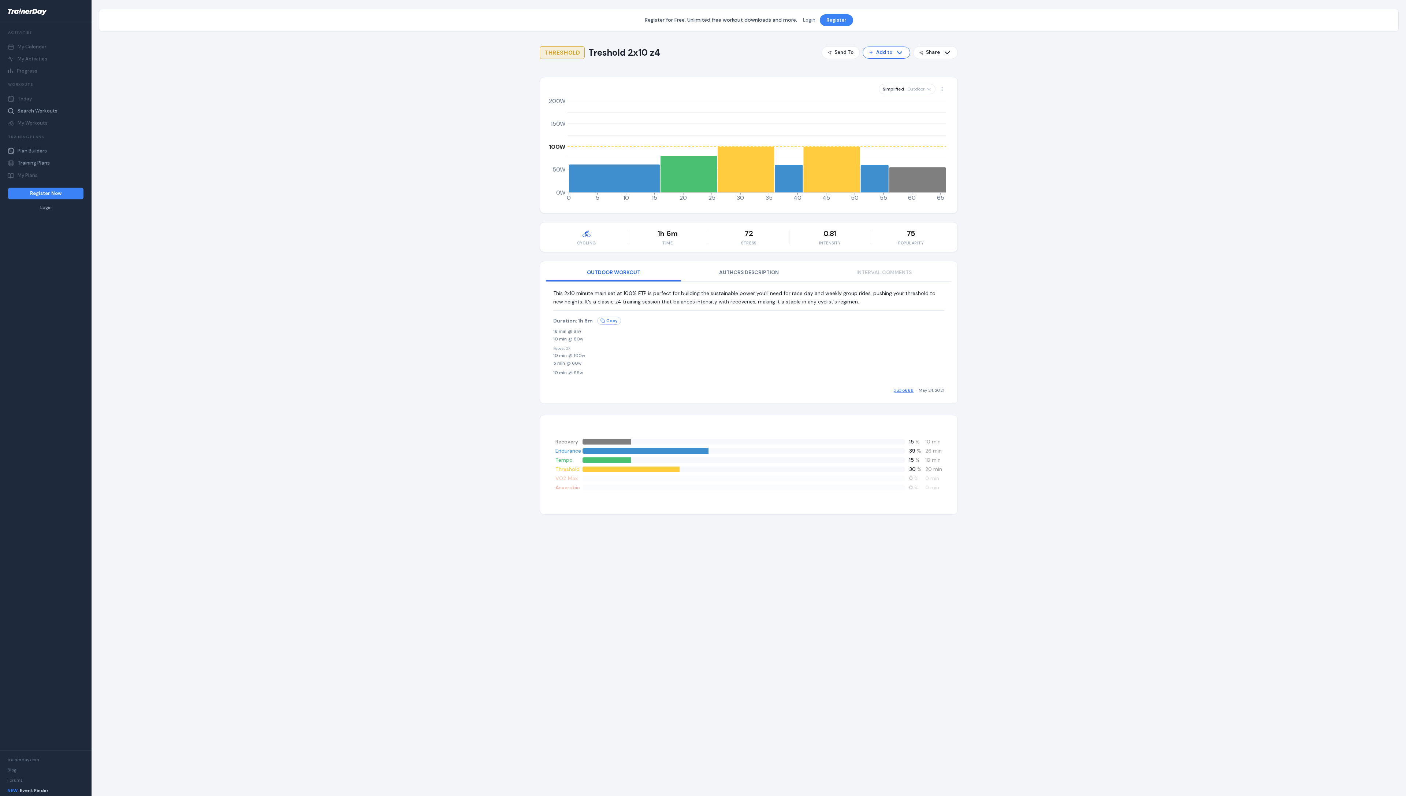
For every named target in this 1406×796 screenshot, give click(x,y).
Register (836, 20)
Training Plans (34, 163)
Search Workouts (37, 111)
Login (46, 207)
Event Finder (28, 790)
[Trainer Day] (45, 11)
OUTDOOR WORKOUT (613, 272)
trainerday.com (23, 760)
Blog (11, 770)
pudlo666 (903, 390)
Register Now (46, 193)
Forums (15, 780)
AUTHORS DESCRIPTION (749, 272)
